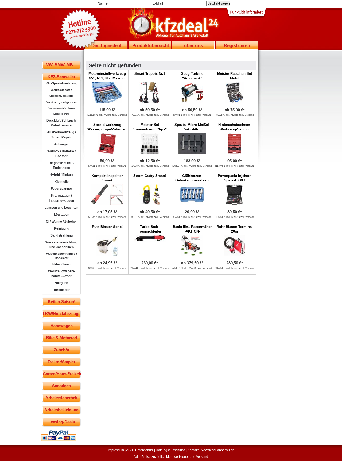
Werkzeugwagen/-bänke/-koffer (61, 273)
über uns (193, 45)
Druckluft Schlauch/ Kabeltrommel (61, 123)
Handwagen (61, 325)
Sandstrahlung (61, 235)
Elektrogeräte (61, 114)
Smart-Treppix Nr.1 (149, 74)
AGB (129, 450)
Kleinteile (62, 182)
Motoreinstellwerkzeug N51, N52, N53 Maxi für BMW (107, 78)
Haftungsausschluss (170, 450)
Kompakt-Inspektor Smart (107, 178)
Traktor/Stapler (61, 361)
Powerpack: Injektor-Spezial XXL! (235, 178)
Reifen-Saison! (61, 301)
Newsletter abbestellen (217, 450)
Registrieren (237, 45)
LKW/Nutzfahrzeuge (61, 313)
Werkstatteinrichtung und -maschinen (61, 245)
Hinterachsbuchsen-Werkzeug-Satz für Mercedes (234, 129)
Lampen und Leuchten (61, 208)
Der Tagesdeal (106, 45)
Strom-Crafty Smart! (149, 176)
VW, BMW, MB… (61, 65)
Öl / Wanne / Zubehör (61, 221)
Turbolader (61, 290)
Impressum (116, 450)
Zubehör (61, 349)
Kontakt (193, 450)
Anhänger (61, 144)
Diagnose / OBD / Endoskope (61, 165)
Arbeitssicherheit (61, 398)
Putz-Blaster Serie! (107, 227)
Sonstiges (61, 385)
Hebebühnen (61, 264)
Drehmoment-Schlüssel (62, 108)
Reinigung (61, 228)
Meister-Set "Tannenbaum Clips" (150, 127)
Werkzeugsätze (61, 89)
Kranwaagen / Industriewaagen (61, 198)
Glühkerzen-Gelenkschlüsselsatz (192, 178)
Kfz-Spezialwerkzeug (61, 83)
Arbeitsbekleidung (61, 410)
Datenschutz (144, 450)
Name (103, 3)
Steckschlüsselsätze (61, 96)
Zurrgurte (61, 283)
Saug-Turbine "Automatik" (192, 76)
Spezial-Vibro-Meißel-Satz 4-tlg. (192, 127)
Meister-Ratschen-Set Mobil (234, 76)
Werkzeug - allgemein (61, 102)
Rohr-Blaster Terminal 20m (235, 229)
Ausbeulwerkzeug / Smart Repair (61, 134)
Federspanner (61, 189)
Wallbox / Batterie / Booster (61, 153)
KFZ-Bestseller (61, 77)
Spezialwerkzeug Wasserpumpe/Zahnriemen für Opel (109, 129)
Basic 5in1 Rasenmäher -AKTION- (192, 229)
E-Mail (157, 3)
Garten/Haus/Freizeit (61, 373)
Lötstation (61, 214)
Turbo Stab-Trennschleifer (149, 229)
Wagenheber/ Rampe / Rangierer (61, 255)
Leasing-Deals (61, 422)
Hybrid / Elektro (61, 175)
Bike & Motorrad (61, 337)
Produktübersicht (150, 45)
